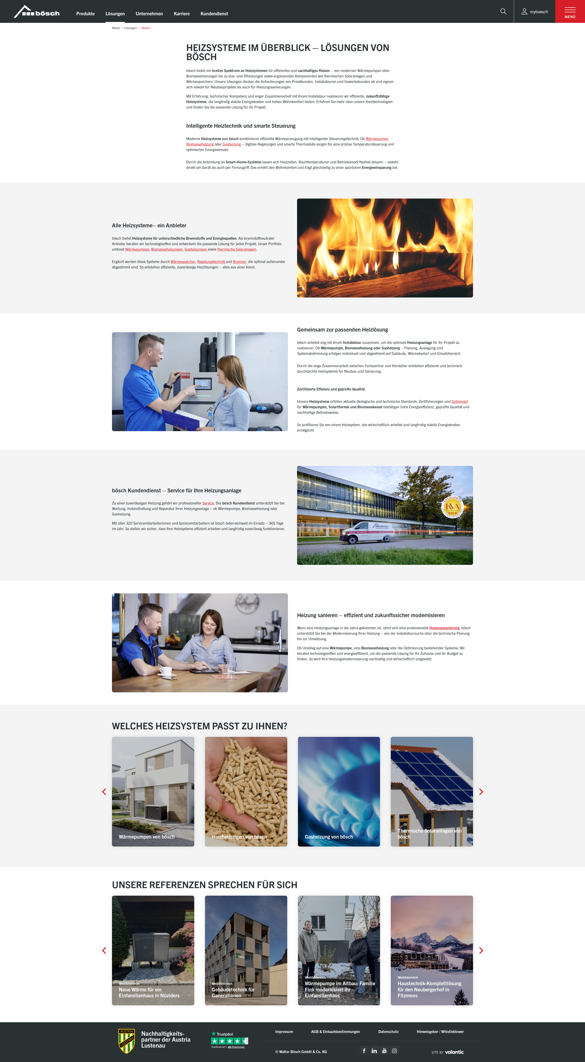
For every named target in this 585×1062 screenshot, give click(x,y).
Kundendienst (214, 13)
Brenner (239, 261)
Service (208, 503)
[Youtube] (384, 1050)
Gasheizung (232, 144)
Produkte (85, 13)
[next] (481, 792)
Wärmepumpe (377, 138)
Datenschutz (388, 1031)
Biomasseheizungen (167, 249)
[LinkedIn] (374, 1050)
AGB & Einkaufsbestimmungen (335, 1031)
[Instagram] (394, 1050)
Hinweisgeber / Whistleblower (440, 1031)
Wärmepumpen (137, 249)
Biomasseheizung (200, 144)
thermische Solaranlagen (236, 249)
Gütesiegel (460, 401)
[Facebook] (364, 1050)
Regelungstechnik (211, 261)
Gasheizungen (196, 249)
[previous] (104, 792)
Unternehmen (149, 13)
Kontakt (563, 1024)
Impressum (284, 1031)
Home (116, 28)
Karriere (182, 13)
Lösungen (115, 13)
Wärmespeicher (183, 261)
